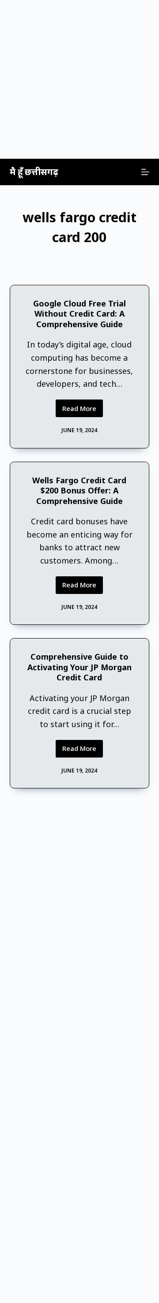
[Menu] (145, 172)
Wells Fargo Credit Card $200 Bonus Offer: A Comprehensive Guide (79, 490)
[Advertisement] (79, 79)
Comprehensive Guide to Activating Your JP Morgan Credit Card (79, 667)
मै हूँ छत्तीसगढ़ (34, 172)
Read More (82, 410)
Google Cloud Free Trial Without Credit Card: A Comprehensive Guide (79, 313)
